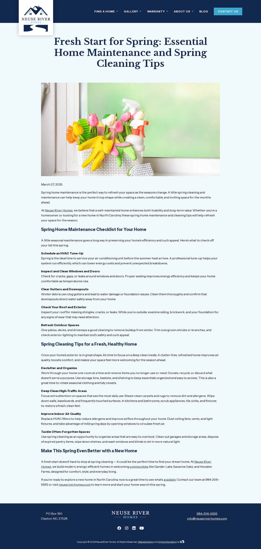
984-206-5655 (207, 513)
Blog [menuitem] (203, 11)
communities (139, 466)
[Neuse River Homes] (36, 17)
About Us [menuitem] (182, 11)
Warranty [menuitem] (156, 11)
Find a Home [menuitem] (105, 11)
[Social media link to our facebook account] (119, 528)
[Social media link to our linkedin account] (134, 528)
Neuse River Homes (59, 210)
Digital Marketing (168, 541)
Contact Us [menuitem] (228, 11)
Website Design (146, 541)
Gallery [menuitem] (131, 11)
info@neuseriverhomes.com (207, 518)
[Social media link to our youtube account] (141, 528)
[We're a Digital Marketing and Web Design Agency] (182, 541)
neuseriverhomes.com (75, 484)
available (170, 479)
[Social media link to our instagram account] (126, 528)
